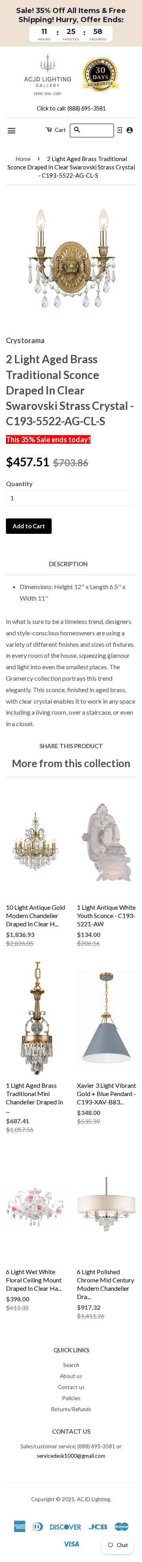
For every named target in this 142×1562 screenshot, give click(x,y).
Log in (119, 130)
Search (71, 1365)
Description (68, 563)
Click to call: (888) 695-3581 (71, 108)
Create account (129, 130)
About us (71, 1376)
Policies (71, 1398)
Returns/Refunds (71, 1409)
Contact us (71, 1387)
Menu (12, 131)
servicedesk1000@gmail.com (71, 1456)
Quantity (19, 483)
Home (23, 158)
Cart (60, 129)
